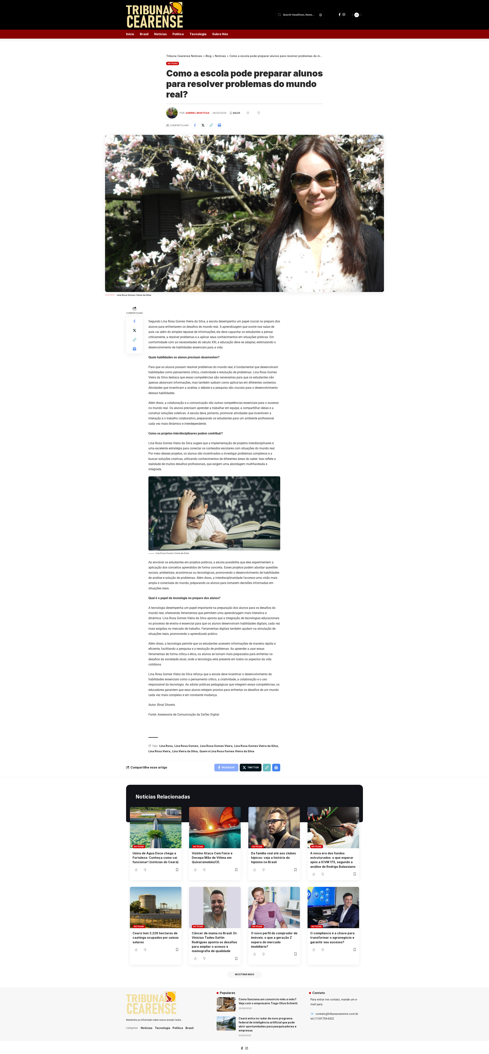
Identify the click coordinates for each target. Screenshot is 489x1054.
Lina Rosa (166, 745)
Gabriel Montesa (197, 112)
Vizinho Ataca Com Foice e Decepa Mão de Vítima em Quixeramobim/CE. (212, 857)
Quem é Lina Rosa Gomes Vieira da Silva (226, 751)
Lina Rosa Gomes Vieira (216, 745)
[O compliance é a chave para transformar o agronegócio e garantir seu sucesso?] (333, 907)
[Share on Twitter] (203, 125)
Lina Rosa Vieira (159, 751)
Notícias (173, 63)
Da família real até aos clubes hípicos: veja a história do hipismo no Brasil (273, 857)
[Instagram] (344, 14)
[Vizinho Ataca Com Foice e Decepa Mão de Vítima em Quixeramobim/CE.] (215, 827)
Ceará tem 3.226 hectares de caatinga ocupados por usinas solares (156, 937)
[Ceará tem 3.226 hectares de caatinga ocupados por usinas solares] (155, 907)
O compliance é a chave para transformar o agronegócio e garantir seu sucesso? (332, 937)
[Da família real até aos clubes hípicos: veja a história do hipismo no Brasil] (274, 827)
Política (177, 1028)
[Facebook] (340, 14)
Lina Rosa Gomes (186, 745)
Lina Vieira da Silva (185, 751)
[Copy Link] (211, 125)
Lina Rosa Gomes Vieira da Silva (256, 745)
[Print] (219, 125)
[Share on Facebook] (194, 125)
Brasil (189, 1028)
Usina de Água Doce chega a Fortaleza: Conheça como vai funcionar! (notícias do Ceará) (156, 857)
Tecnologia (162, 1028)
